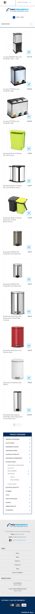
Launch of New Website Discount (17, 589)
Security (8, 502)
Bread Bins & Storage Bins (16, 465)
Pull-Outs (11, 468)
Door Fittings (10, 443)
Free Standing (14, 480)
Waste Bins (11, 473)
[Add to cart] (17, 75)
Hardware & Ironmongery (14, 458)
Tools (7, 495)
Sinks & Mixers (12, 471)
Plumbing (9, 491)
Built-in (12, 477)
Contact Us (17, 565)
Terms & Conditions (17, 572)
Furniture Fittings (11, 450)
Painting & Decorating (12, 439)
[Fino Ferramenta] (17, 9)
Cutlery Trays (12, 484)
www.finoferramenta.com (19, 540)
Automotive (9, 510)
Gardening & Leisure (12, 447)
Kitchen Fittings (11, 462)
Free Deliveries (18, 583)
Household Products (12, 454)
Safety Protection (11, 498)
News (17, 557)
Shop (17, 568)
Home (17, 553)
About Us (17, 561)
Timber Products (11, 506)
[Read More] (17, 43)
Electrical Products (12, 487)
